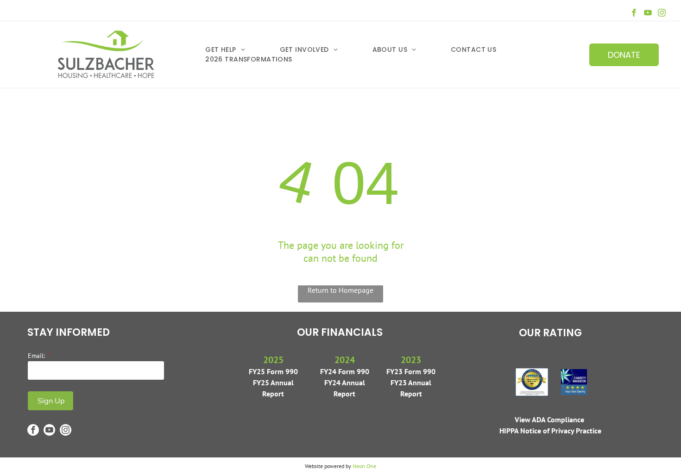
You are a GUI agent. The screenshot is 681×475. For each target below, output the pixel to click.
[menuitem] (242, 50)
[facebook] (634, 14)
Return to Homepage (340, 290)
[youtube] (648, 14)
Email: (36, 356)
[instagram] (662, 14)
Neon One (364, 466)
